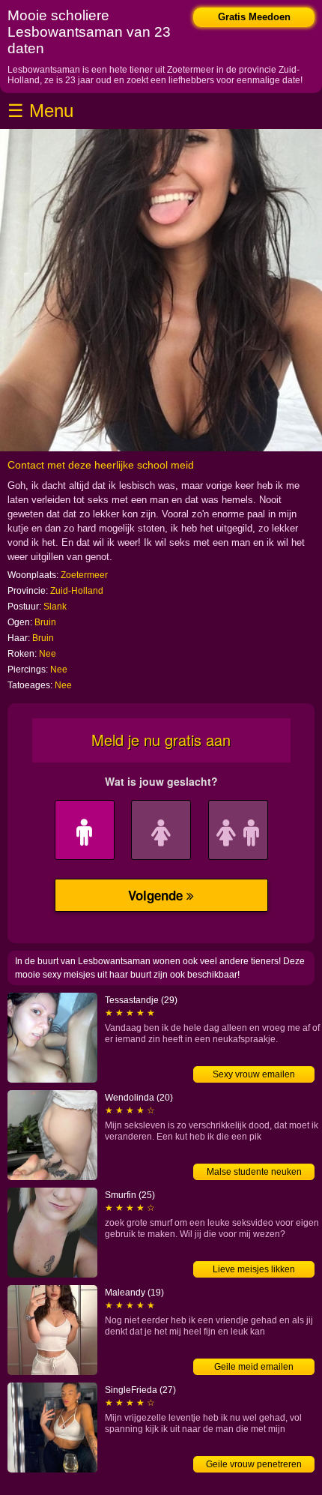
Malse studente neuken (254, 1172)
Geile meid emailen (254, 1367)
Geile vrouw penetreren (254, 1464)
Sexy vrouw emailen (254, 1074)
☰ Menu (40, 110)
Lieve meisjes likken (254, 1269)
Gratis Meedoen (254, 16)
